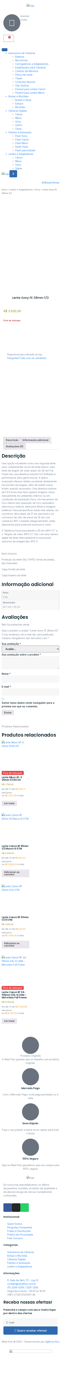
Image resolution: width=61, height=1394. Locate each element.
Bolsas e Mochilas (18, 96)
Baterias (19, 56)
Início (4, 189)
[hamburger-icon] (4, 49)
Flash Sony (21, 135)
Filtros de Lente (24, 74)
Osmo (18, 128)
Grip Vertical (22, 85)
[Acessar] (11, 22)
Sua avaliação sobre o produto (21, 654)
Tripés (18, 78)
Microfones (21, 60)
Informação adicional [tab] (35, 440)
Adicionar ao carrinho (11, 873)
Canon (19, 114)
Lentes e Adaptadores (20, 153)
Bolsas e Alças (23, 99)
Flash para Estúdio (25, 150)
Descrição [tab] (12, 440)
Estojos (19, 103)
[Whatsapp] (24, 1207)
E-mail (6, 686)
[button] (4, 347)
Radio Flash (21, 146)
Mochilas (20, 107)
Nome (6, 673)
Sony (18, 121)
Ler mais (9, 803)
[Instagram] (16, 1207)
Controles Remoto (25, 81)
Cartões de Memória (26, 71)
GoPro (18, 125)
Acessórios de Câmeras (21, 53)
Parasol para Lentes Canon (30, 89)
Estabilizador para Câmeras (30, 67)
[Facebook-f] (7, 1207)
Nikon (18, 117)
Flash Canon (22, 139)
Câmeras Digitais (17, 110)
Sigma (18, 168)
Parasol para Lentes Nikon (30, 92)
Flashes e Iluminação (20, 132)
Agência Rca (52, 1341)
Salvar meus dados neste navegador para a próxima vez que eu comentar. (28, 704)
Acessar (24, 16)
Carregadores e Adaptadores (31, 63)
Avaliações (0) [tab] (14, 446)
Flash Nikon (21, 143)
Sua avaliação (11, 643)
